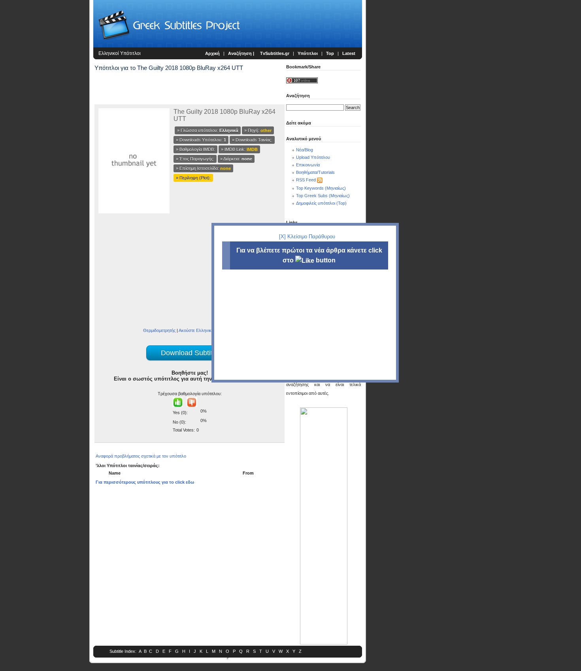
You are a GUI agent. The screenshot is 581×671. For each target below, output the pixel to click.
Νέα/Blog (304, 149)
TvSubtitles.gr (274, 53)
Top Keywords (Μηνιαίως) (321, 188)
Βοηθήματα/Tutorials (315, 172)
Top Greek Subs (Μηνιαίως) (323, 195)
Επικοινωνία (308, 164)
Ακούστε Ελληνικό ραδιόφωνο (207, 330)
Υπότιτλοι (308, 53)
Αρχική (212, 53)
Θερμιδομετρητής (159, 330)
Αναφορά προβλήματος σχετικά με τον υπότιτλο (141, 456)
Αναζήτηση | (241, 53)
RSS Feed (306, 179)
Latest (348, 53)
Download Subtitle (189, 353)
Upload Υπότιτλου (313, 157)
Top (330, 53)
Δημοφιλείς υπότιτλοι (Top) (321, 203)
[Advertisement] (45, 130)
